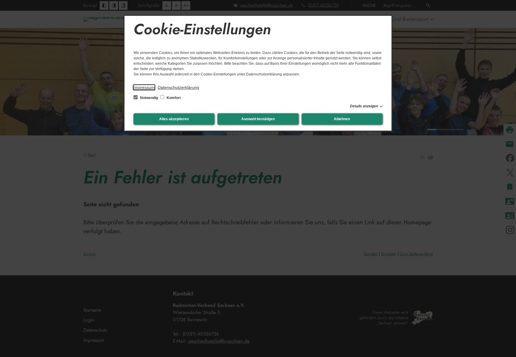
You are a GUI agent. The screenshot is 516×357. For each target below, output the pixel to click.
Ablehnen (342, 119)
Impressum (144, 87)
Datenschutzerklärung (178, 87)
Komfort (173, 98)
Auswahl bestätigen (258, 119)
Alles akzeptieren (174, 119)
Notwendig (149, 98)
